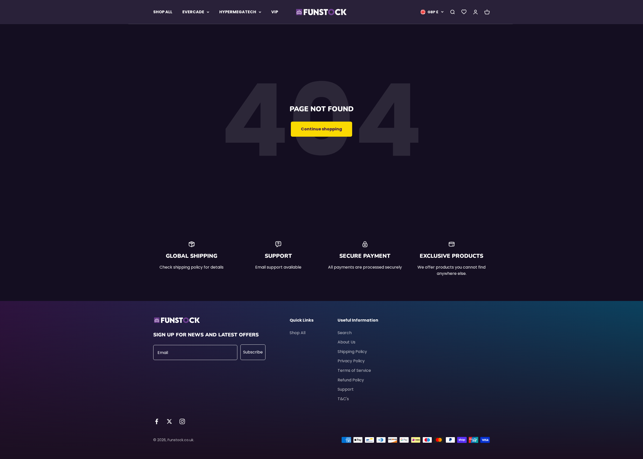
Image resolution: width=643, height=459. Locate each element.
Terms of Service (354, 370)
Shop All (297, 333)
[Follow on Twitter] (169, 421)
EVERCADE (193, 12)
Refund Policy (351, 380)
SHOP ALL (162, 12)
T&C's (343, 399)
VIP (274, 12)
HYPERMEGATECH (237, 12)
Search (345, 333)
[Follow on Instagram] (182, 421)
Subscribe (253, 352)
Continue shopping (321, 129)
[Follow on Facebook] (156, 421)
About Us (346, 342)
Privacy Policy (351, 361)
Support (346, 389)
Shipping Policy (352, 351)
